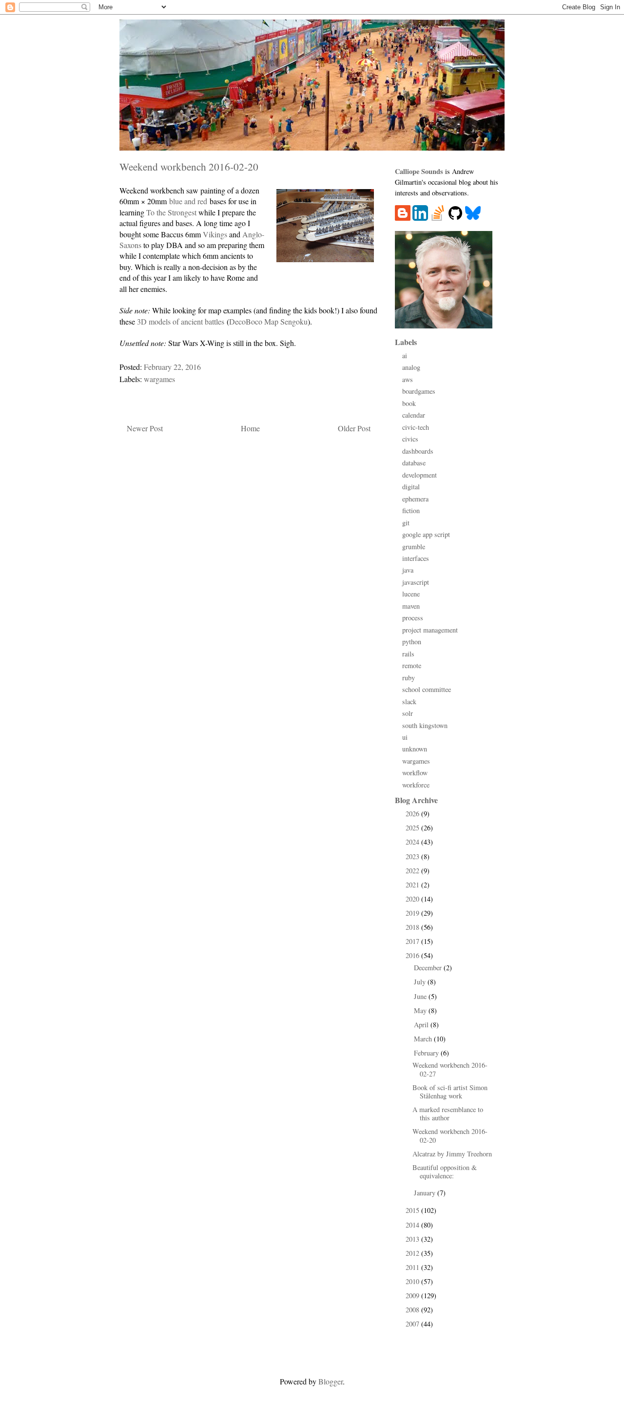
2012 (413, 1253)
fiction (411, 510)
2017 (413, 941)
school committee (426, 689)
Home (250, 428)
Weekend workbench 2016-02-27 (450, 1069)
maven (411, 606)
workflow (415, 772)
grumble (413, 546)
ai (404, 355)
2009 (413, 1295)
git (406, 522)
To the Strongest (171, 212)
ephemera (415, 498)
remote (411, 665)
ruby (408, 677)
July (421, 981)
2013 (413, 1239)
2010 (413, 1281)
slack (409, 701)
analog (411, 367)
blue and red (188, 201)
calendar (413, 415)
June (421, 996)
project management (430, 629)
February (427, 1052)
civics (410, 438)
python (411, 641)
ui (405, 737)
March (424, 1038)
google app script (426, 534)
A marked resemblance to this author (447, 1113)
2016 (413, 955)
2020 (413, 898)
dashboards (417, 451)
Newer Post (145, 428)
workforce (415, 784)
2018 (413, 927)
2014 (413, 1224)
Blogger (330, 1381)
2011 (413, 1267)
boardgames (418, 391)
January (425, 1192)
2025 (413, 827)
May (421, 1010)
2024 (413, 841)
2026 (413, 813)
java (407, 570)
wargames (159, 379)
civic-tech (415, 427)
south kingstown (425, 725)
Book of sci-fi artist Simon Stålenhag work (450, 1091)
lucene (411, 593)
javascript (415, 582)
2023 (413, 856)
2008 (413, 1309)
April (422, 1024)
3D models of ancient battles (180, 321)
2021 (413, 884)
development (419, 475)
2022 (413, 870)
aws (407, 379)
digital (411, 486)
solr (407, 713)
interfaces (415, 558)
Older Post (354, 428)
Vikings (215, 234)
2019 (413, 913)
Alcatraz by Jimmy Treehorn (452, 1153)
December (429, 967)
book (409, 403)
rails (408, 653)
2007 (413, 1323)
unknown (414, 748)
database (414, 462)
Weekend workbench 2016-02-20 (450, 1135)
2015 (413, 1210)
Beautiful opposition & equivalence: (444, 1171)
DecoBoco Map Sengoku (268, 321)
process (412, 617)
